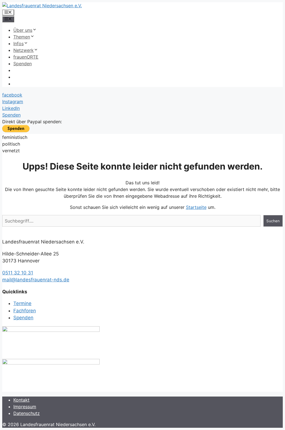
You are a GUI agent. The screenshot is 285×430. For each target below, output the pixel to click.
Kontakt (21, 400)
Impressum (24, 406)
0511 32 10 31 (17, 273)
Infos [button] (18, 43)
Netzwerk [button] (23, 50)
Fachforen (24, 310)
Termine (22, 303)
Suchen (273, 221)
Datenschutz (26, 413)
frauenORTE (25, 57)
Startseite (196, 207)
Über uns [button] (22, 30)
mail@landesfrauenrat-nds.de (35, 279)
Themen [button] (21, 37)
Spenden (22, 63)
